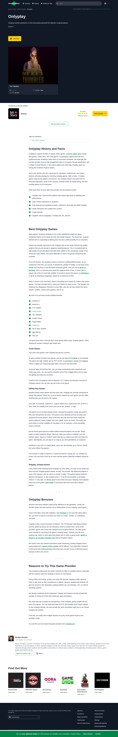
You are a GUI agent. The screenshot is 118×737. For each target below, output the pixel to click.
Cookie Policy (75, 734)
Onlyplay (13, 90)
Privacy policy (99, 714)
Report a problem (82, 717)
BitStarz (16, 39)
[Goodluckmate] (14, 3)
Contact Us (80, 714)
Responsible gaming (101, 723)
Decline (97, 734)
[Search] (57, 3)
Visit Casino (101, 114)
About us (80, 710)
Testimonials (81, 720)
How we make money (83, 723)
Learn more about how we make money (100, 9)
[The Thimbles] (33, 65)
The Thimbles (14, 86)
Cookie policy (99, 717)
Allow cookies (87, 734)
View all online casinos (57, 124)
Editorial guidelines (100, 726)
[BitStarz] (13, 113)
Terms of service (99, 710)
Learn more (12, 693)
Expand (11, 26)
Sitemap (97, 720)
